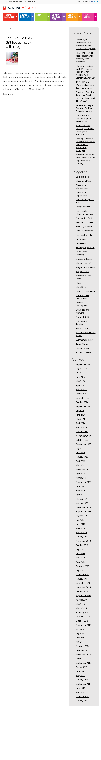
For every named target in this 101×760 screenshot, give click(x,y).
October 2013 (82, 658)
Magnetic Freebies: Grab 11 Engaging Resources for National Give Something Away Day (85, 72)
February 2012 (82, 696)
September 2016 (83, 595)
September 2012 (83, 684)
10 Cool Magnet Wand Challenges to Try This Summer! (85, 85)
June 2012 (80, 688)
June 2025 (80, 377)
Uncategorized (82, 348)
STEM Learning (83, 328)
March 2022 (81, 465)
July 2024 (80, 410)
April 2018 (80, 562)
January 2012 (82, 700)
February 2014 (82, 646)
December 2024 (83, 398)
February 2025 (82, 393)
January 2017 (82, 578)
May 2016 (80, 604)
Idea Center (87, 15)
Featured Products (84, 222)
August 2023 (81, 448)
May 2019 (80, 528)
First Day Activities (84, 226)
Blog (4, 2)
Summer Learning (84, 339)
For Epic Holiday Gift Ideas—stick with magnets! (19, 42)
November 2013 (83, 654)
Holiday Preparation (85, 247)
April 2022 (80, 461)
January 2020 (82, 503)
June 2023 (80, 452)
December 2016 (83, 583)
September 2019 (83, 511)
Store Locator (13, 2)
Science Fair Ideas (84, 317)
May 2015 (80, 642)
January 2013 (82, 679)
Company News (83, 206)
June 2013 (80, 671)
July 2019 (80, 520)
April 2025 (80, 385)
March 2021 (81, 477)
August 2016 (81, 599)
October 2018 (82, 545)
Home (5, 28)
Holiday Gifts (82, 243)
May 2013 (80, 675)
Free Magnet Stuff (84, 230)
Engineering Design (85, 218)
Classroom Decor (84, 181)
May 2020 (80, 490)
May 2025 (80, 381)
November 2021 (83, 469)
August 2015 (81, 629)
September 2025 (83, 364)
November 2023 (83, 435)
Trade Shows (82, 344)
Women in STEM (83, 352)
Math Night (81, 287)
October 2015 (82, 620)
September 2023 (83, 444)
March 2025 (81, 389)
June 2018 (80, 553)
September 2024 (83, 406)
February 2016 (82, 612)
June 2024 (80, 414)
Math (38, 14)
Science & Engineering (25, 15)
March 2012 (81, 692)
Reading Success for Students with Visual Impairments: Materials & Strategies (85, 144)
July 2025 (80, 372)
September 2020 (83, 482)
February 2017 (82, 574)
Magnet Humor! (83, 263)
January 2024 (82, 431)
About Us (22, 2)
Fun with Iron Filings (85, 235)
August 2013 (81, 667)
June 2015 (80, 637)
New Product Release (85, 291)
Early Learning (72, 15)
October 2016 (82, 591)
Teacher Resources (9, 15)
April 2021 (80, 473)
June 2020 (80, 486)
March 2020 (81, 499)
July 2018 (80, 549)
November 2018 (83, 541)
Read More (8, 94)
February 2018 (82, 566)
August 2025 (81, 368)
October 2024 (82, 402)
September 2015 (83, 625)
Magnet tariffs (82, 271)
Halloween (81, 239)
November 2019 (83, 507)
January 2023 (82, 456)
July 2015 (80, 633)
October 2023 (82, 440)
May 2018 (80, 557)
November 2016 (83, 587)
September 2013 (83, 663)
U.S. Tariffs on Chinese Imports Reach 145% (83, 118)
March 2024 (81, 427)
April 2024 (80, 423)
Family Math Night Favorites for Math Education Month (84, 108)
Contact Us (31, 2)
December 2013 (83, 650)
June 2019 (80, 524)
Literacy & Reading (84, 259)
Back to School (82, 176)
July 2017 (80, 570)
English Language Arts (56, 16)
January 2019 (82, 536)
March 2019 (81, 532)
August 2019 (81, 515)
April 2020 (80, 494)
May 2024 (80, 419)
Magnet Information (85, 267)
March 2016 (81, 608)
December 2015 (83, 616)
